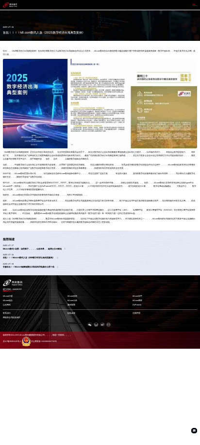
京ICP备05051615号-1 (12, 341)
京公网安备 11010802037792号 (44, 341)
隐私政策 (71, 313)
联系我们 (7, 313)
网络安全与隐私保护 (11, 318)
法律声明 (136, 313)
